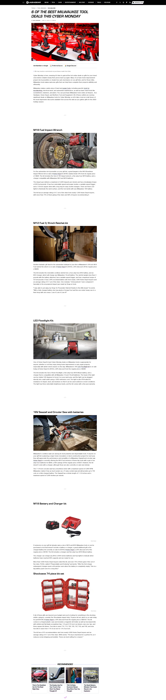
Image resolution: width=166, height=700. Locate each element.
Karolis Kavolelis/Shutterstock (92, 59)
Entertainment (70, 2)
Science (91, 2)
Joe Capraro (36, 20)
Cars (60, 2)
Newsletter (139, 2)
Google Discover (71, 65)
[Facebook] (117, 2)
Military (82, 2)
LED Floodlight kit (84, 367)
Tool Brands (41, 8)
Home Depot (93, 167)
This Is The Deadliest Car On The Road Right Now (39, 687)
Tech (53, 2)
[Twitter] (120, 2)
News (46, 2)
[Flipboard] (127, 2)
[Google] (123, 2)
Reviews (107, 2)
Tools (99, 2)
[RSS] (130, 2)
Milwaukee (51, 8)
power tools (67, 88)
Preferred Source (57, 65)
